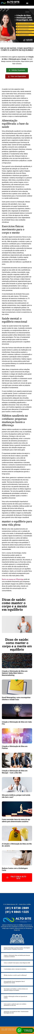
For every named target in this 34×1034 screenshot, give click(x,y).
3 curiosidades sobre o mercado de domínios (15, 969)
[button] (27, 3)
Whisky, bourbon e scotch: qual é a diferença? (15, 975)
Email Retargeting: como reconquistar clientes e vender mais (16, 698)
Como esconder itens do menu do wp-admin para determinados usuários (16, 820)
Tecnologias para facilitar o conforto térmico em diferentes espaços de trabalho (16, 989)
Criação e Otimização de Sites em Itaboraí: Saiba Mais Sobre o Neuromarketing (14, 673)
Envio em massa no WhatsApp (13, 579)
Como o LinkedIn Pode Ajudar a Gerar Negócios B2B (17, 963)
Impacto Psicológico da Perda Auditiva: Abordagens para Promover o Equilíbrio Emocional (17, 948)
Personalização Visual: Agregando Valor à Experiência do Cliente (14, 982)
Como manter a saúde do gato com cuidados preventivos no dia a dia (15, 1004)
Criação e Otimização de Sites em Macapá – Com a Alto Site (14, 772)
